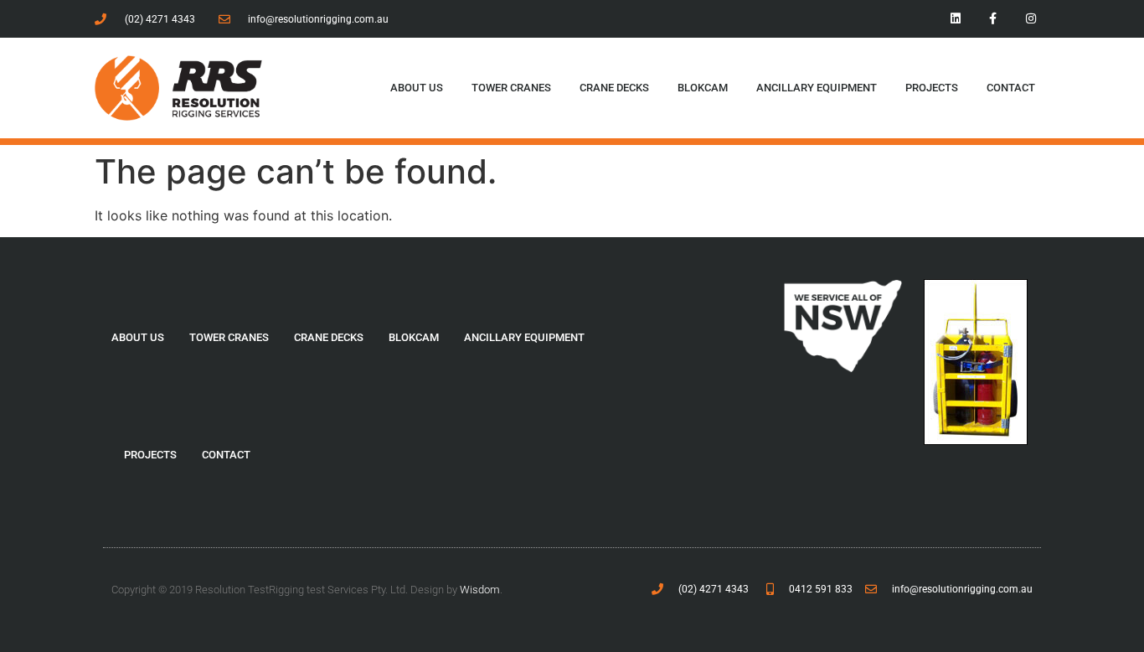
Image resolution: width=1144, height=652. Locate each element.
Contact (1011, 87)
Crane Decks (614, 87)
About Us (416, 87)
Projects (931, 87)
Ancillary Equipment (816, 87)
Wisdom (480, 589)
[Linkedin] (956, 19)
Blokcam (703, 87)
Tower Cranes (511, 87)
